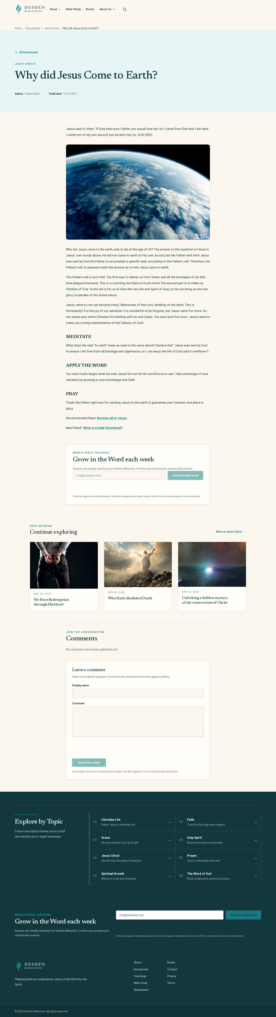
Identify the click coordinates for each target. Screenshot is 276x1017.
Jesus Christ (51, 28)
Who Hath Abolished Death (130, 598)
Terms (171, 983)
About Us (106, 9)
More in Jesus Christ (231, 531)
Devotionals (33, 28)
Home (18, 28)
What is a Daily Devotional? (103, 428)
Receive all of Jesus (112, 418)
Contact (172, 969)
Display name (80, 685)
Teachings (140, 976)
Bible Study (73, 9)
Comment (78, 703)
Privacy (171, 976)
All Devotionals (28, 52)
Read (53, 9)
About (137, 962)
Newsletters (141, 990)
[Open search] (125, 9)
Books (90, 9)
